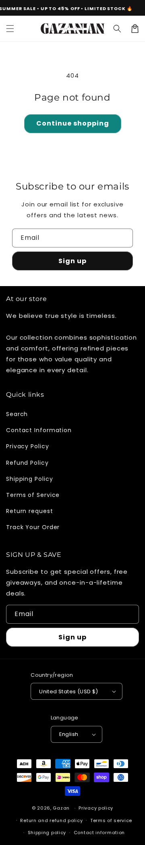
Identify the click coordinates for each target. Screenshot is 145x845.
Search (17, 414)
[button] (10, 28)
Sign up (72, 261)
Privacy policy (96, 808)
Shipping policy (47, 832)
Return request (29, 511)
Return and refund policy (51, 820)
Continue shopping (72, 123)
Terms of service (111, 820)
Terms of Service (33, 495)
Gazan (61, 808)
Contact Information (39, 430)
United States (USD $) (68, 691)
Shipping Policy (29, 479)
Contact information (99, 832)
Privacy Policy (27, 446)
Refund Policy (27, 463)
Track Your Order (33, 527)
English (69, 734)
